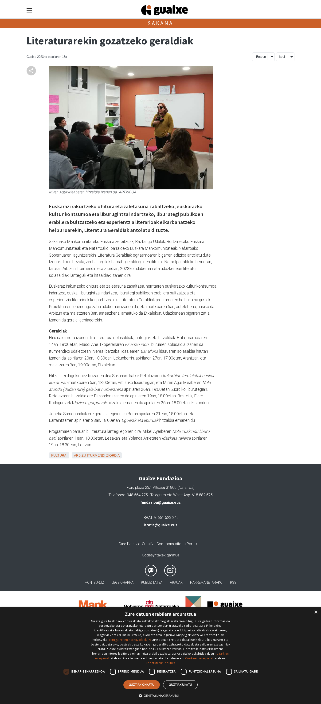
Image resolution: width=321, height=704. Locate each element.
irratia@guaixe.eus (160, 525)
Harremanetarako (206, 583)
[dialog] (160, 655)
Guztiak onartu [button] (142, 685)
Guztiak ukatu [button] (180, 685)
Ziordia (113, 455)
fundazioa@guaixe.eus (160, 502)
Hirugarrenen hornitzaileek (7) (130, 640)
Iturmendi (96, 455)
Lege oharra (122, 583)
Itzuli (282, 57)
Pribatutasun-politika (160, 663)
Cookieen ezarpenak (199, 658)
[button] (160, 695)
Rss (233, 583)
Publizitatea (151, 583)
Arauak (176, 583)
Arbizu (80, 455)
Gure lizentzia (129, 544)
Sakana (160, 23)
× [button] (315, 612)
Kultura (58, 455)
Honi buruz (94, 583)
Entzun (261, 57)
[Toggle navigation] (29, 10)
